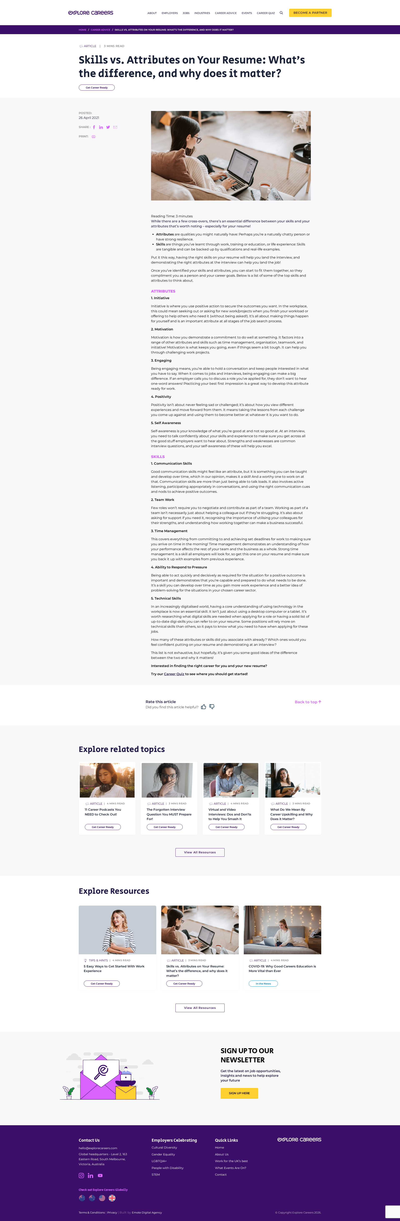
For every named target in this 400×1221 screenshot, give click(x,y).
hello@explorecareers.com (98, 1148)
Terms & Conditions (92, 1212)
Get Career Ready (97, 87)
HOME (82, 29)
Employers (170, 13)
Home (219, 1147)
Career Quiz (266, 13)
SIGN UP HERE (239, 1093)
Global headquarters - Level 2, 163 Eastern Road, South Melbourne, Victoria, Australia (103, 1159)
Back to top (306, 702)
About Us (222, 1154)
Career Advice (226, 13)
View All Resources (200, 852)
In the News (263, 983)
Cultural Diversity (164, 1147)
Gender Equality (163, 1154)
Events (247, 13)
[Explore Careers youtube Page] (101, 1177)
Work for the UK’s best (231, 1161)
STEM (156, 1174)
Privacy (112, 1212)
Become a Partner (310, 13)
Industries (202, 13)
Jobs (186, 13)
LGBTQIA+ (159, 1161)
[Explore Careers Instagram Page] (83, 1177)
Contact (221, 1174)
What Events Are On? (230, 1168)
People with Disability (168, 1168)
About (152, 13)
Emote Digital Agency (147, 1212)
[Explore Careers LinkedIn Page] (92, 1177)
